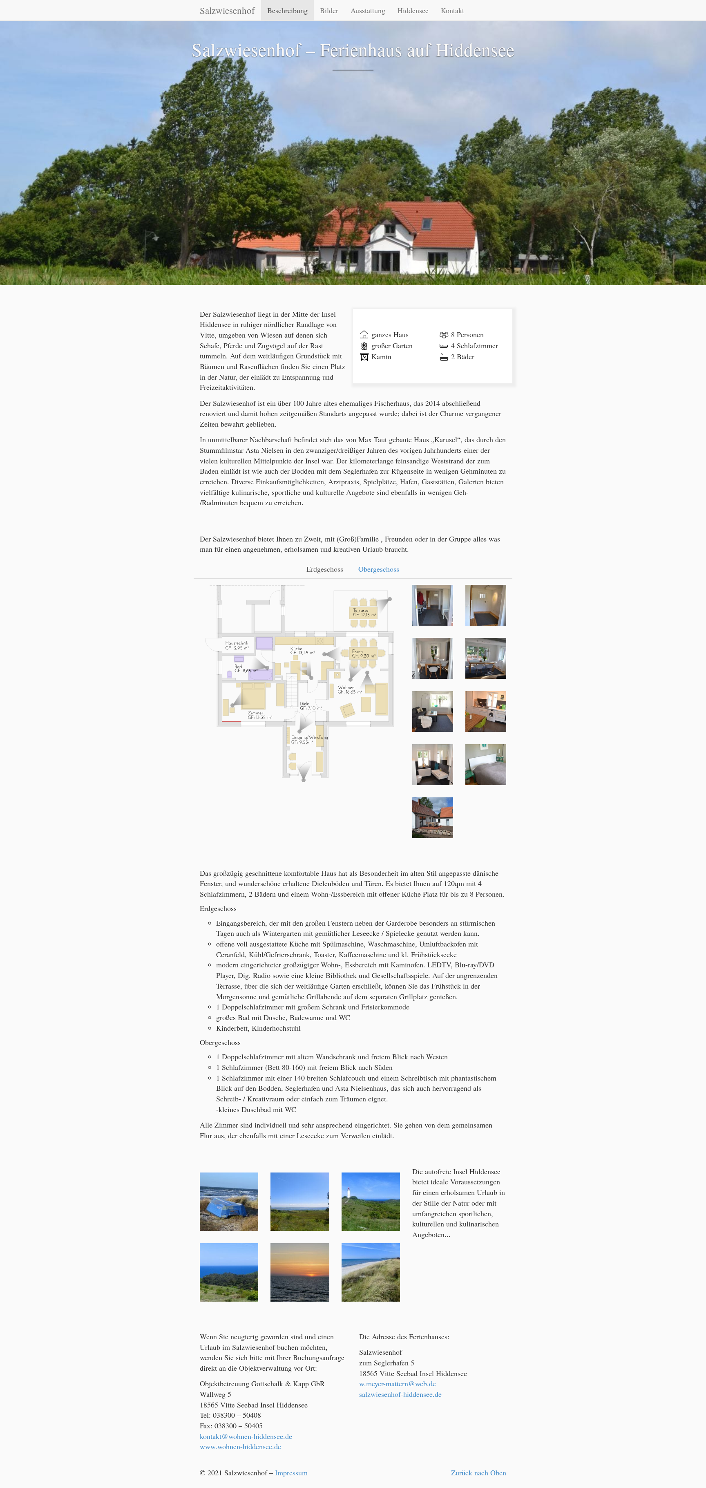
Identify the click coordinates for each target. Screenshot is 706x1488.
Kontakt (452, 10)
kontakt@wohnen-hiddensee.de (246, 1436)
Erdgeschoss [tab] (324, 569)
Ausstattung (368, 10)
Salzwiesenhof (227, 10)
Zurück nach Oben (478, 1472)
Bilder (329, 10)
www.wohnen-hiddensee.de (240, 1446)
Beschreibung (287, 10)
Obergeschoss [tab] (378, 569)
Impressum (291, 1472)
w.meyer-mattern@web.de (397, 1383)
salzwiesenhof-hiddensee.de (400, 1394)
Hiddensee (413, 10)
